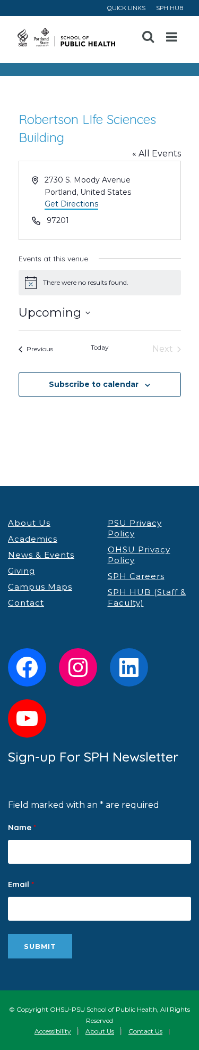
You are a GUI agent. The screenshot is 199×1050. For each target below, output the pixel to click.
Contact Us (145, 1031)
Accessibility (52, 1031)
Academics (32, 539)
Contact (26, 603)
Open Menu (171, 37)
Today (100, 347)
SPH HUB (169, 8)
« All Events (156, 153)
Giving (21, 571)
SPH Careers (136, 576)
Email (21, 884)
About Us (29, 523)
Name (22, 827)
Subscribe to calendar (94, 384)
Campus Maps (40, 587)
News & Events (41, 555)
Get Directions (71, 204)
